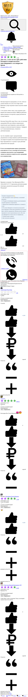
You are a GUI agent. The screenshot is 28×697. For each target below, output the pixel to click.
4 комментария (4, 221)
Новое (6, 49)
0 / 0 (3, 247)
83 (9, 692)
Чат (2, 300)
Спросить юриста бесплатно (8, 31)
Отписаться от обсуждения (7, 283)
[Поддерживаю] (11, 315)
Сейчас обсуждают (8, 48)
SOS (4, 52)
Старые (12, 286)
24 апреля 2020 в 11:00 (6, 67)
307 (11, 694)
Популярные (4, 286)
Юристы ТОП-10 (7, 47)
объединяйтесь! (14, 15)
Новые (8, 286)
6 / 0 (2, 235)
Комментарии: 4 (4, 282)
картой (24, 359)
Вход (2, 44)
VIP (20, 585)
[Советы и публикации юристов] (8, 14)
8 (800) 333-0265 (17, 47)
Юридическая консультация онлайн (9, 17)
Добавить (14, 695)
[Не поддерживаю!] (11, 326)
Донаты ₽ (3, 250)
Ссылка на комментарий (7, 298)
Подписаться (4, 248)
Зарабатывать (4, 97)
